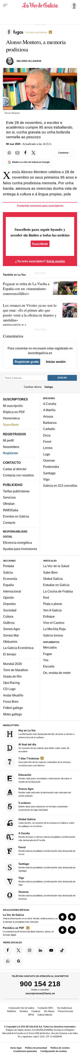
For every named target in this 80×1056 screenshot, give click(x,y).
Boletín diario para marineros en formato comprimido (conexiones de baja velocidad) (43, 806)
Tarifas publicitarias (16, 491)
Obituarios (10, 641)
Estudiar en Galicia (56, 585)
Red (46, 597)
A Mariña (49, 410)
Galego (48, 386)
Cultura (8, 616)
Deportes (9, 604)
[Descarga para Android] (72, 917)
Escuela (48, 666)
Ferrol (47, 441)
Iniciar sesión (56, 361)
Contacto (9, 522)
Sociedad (9, 610)
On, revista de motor (57, 672)
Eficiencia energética (17, 542)
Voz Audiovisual (64, 1008)
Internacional (12, 591)
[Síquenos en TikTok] (62, 950)
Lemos (47, 448)
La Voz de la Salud (56, 566)
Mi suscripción (13, 405)
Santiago (49, 473)
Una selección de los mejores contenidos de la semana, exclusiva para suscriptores (44, 762)
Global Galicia (53, 578)
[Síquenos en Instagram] (29, 950)
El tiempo (9, 654)
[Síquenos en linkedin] (40, 950)
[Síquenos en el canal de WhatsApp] (7, 961)
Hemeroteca (11, 418)
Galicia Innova (53, 635)
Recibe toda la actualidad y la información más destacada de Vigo (46, 881)
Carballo (49, 429)
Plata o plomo (52, 604)
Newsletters (11, 447)
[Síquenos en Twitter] (18, 950)
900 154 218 (40, 984)
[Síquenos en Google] (18, 961)
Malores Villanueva (29, 61)
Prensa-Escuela (65, 1011)
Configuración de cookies (53, 1051)
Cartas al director (14, 469)
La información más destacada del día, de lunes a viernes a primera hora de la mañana (46, 734)
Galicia (8, 572)
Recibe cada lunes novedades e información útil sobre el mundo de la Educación (44, 778)
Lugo (46, 454)
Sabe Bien (50, 572)
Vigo (46, 479)
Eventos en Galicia (16, 516)
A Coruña (49, 403)
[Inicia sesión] (73, 5)
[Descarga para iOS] (62, 917)
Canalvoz (35, 1011)
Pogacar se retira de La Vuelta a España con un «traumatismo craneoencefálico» (26, 288)
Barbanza (50, 422)
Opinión (8, 597)
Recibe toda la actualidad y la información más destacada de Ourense (46, 895)
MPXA (31, 1015)
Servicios (9, 497)
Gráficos (9, 622)
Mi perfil (8, 440)
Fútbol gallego (13, 708)
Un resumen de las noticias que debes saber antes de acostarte (43, 748)
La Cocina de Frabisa (58, 591)
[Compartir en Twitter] (33, 152)
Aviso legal (16, 1048)
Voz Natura (49, 1011)
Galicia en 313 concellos (60, 485)
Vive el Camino (53, 622)
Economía (10, 578)
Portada (8, 566)
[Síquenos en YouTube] (51, 950)
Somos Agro (11, 629)
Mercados (50, 647)
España (8, 585)
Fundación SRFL (46, 1008)
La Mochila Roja (54, 629)
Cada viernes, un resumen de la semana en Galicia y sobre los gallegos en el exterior (46, 822)
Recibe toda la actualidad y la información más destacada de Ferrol (46, 850)
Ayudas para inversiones (20, 549)
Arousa (48, 416)
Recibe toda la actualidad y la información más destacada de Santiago (46, 867)
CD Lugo (9, 689)
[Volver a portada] (40, 5)
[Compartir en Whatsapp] (9, 152)
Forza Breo (10, 701)
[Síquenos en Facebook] (7, 950)
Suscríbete (40, 243)
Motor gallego (12, 714)
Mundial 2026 (12, 664)
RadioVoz (11, 1011)
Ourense (49, 460)
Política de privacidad (36, 1048)
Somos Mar (11, 635)
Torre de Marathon (15, 670)
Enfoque (49, 616)
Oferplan (9, 503)
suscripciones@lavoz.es (40, 993)
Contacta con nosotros (18, 475)
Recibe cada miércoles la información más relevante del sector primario (44, 792)
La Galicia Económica (18, 648)
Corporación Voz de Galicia (21, 1008)
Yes (45, 660)
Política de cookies (60, 1048)
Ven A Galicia (52, 610)
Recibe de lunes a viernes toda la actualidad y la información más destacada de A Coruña (46, 836)
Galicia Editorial (44, 1015)
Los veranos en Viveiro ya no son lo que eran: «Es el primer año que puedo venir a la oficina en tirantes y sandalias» (30, 312)
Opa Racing (11, 682)
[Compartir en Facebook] (25, 152)
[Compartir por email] (17, 152)
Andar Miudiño (13, 695)
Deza (46, 435)
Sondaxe (24, 1011)
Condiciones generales (25, 1051)
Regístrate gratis (27, 361)
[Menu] (5, 5)
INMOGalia (10, 510)
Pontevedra (51, 466)
